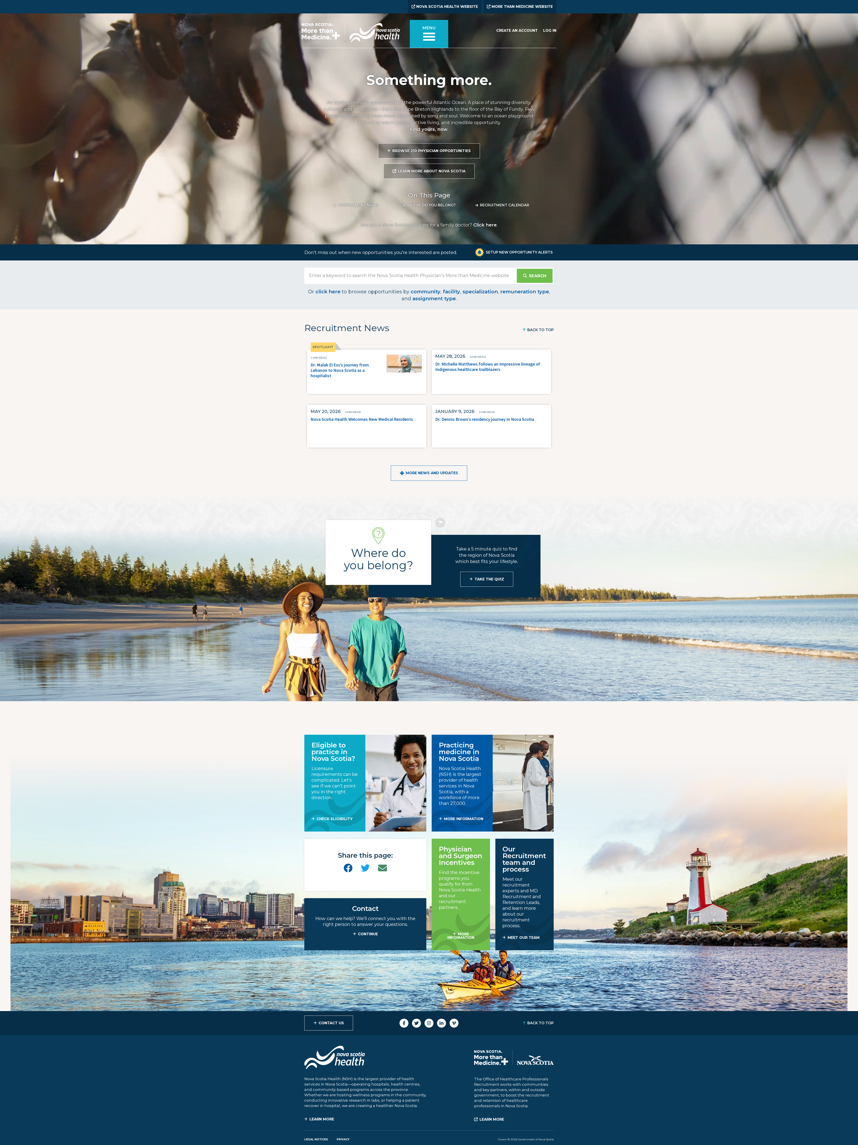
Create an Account (517, 30)
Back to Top (540, 330)
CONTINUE (368, 934)
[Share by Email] (382, 868)
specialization (480, 292)
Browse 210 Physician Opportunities (431, 151)
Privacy (343, 1139)
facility (451, 292)
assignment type (434, 299)
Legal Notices (316, 1139)
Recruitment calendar (504, 205)
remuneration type (524, 292)
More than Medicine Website (521, 6)
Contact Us (331, 1023)
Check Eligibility (335, 819)
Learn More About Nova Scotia (431, 171)
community (425, 292)
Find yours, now (428, 129)
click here (328, 292)
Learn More (321, 1119)
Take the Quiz (489, 579)
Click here (485, 225)
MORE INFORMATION (463, 819)
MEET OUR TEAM (524, 938)
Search (537, 275)
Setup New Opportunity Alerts (519, 252)
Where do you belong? (431, 205)
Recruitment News (359, 205)
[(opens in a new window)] (348, 868)
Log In (549, 30)
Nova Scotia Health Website (446, 6)
